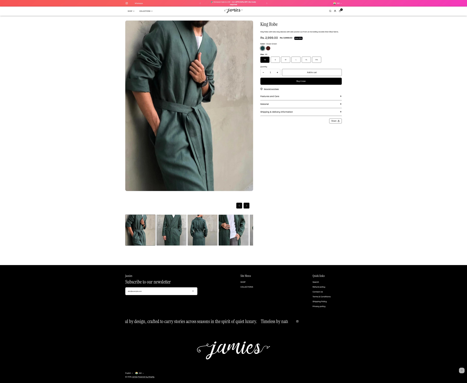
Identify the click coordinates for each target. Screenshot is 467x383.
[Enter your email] (192, 291)
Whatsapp (139, 3)
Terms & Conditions (322, 296)
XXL (316, 60)
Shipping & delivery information (276, 112)
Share (335, 121)
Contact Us (318, 292)
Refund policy (319, 287)
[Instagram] (126, 3)
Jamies (135, 377)
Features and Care (269, 96)
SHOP (130, 11)
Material (264, 104)
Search (316, 282)
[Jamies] (233, 12)
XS (265, 60)
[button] (200, 3)
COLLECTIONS (144, 11)
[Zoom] (249, 24)
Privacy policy (319, 306)
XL (306, 60)
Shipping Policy (320, 301)
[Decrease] (263, 72)
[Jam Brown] (268, 48)
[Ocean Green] (262, 48)
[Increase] (277, 72)
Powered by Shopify (146, 377)
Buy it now (301, 81)
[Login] (335, 11)
